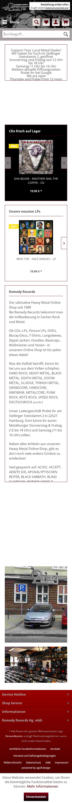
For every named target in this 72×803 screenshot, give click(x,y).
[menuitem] (10, 22)
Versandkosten (14, 736)
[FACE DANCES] (36, 237)
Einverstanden (36, 797)
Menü (14, 22)
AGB (47, 762)
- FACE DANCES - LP (36, 259)
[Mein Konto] (56, 22)
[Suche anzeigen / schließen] (36, 22)
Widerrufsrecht (13, 762)
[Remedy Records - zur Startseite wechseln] (15, 9)
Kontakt (55, 749)
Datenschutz (33, 762)
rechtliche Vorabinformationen (27, 749)
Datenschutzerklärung (56, 7)
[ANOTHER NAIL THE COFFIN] (36, 157)
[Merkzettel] (46, 22)
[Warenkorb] (66, 22)
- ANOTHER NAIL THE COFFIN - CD (36, 180)
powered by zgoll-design (36, 767)
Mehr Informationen (42, 786)
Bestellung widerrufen (54, 4)
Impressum (61, 762)
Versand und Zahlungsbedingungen (34, 755)
